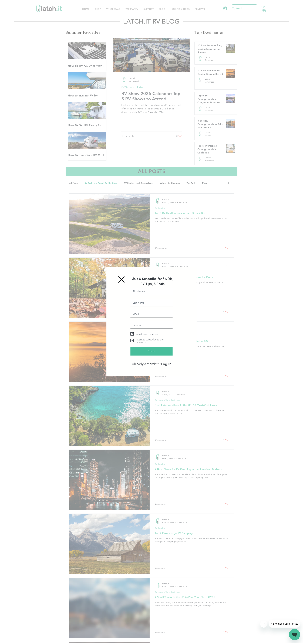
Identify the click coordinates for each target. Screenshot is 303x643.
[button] (121, 279)
